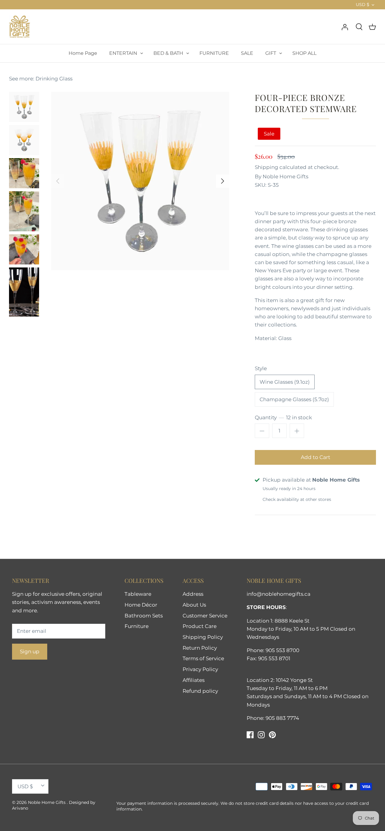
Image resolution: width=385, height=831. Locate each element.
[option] (140, 181)
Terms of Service (203, 658)
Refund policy (200, 691)
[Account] (344, 26)
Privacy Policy (200, 669)
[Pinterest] (272, 734)
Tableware (138, 594)
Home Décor (141, 605)
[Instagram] (261, 734)
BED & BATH (168, 53)
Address (193, 594)
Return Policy (200, 648)
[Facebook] (250, 734)
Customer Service (205, 616)
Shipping (266, 167)
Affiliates (194, 680)
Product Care (200, 626)
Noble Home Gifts (285, 176)
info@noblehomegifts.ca (278, 594)
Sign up (29, 651)
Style (261, 368)
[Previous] (57, 181)
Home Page (83, 53)
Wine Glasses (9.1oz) (285, 382)
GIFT (270, 53)
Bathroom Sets (144, 616)
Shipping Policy (203, 637)
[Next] (222, 181)
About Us (194, 605)
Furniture (137, 626)
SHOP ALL (304, 53)
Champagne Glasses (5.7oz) (294, 399)
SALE (247, 53)
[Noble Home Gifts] (19, 26)
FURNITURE (214, 53)
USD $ (362, 4)
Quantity (283, 417)
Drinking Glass (53, 79)
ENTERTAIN (123, 53)
